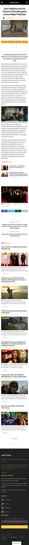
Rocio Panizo (6, 250)
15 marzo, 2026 (13, 169)
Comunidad (4, 537)
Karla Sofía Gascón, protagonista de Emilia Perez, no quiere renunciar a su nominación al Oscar (13, 343)
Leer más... (4, 472)
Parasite (24, 203)
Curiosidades (6, 382)
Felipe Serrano (6, 283)
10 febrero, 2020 (21, 17)
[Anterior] (13, 182)
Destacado (7, 5)
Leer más (5, 273)
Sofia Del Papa (10, 17)
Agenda (4, 254)
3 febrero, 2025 (13, 314)
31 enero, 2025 (14, 378)
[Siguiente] (16, 182)
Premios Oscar (5, 206)
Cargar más (14, 438)
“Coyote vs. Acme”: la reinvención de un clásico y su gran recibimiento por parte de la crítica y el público (14, 485)
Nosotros (3, 539)
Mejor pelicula (16, 203)
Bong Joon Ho (8, 203)
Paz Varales (5, 314)
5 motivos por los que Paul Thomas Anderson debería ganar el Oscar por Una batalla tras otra (18, 174)
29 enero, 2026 (13, 177)
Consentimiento (13, 537)
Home (2, 5)
